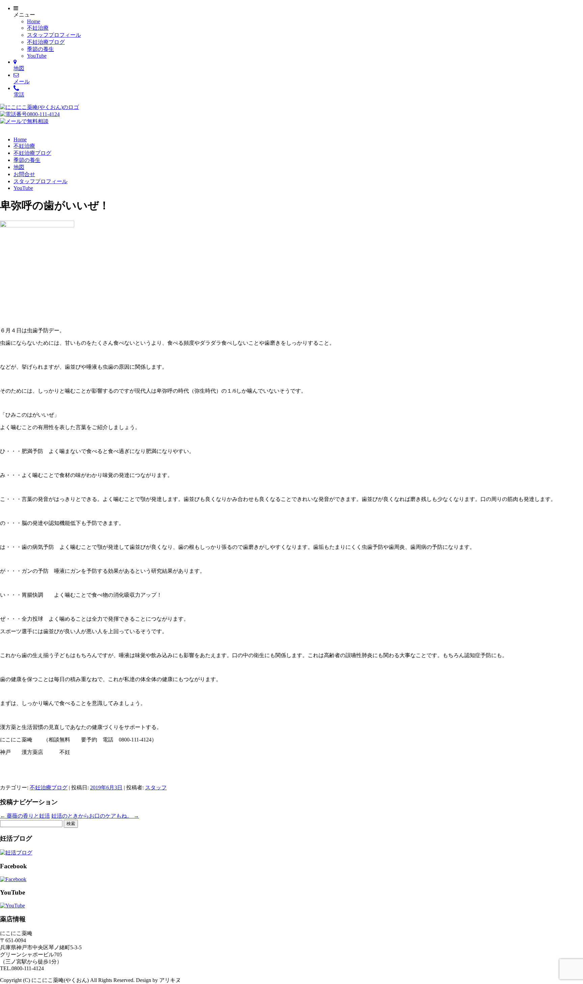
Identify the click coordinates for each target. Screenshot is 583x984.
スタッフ (156, 787)
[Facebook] (13, 879)
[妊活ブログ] (16, 852)
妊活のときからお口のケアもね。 (95, 816)
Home (33, 21)
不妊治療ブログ (46, 42)
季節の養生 (40, 49)
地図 (18, 167)
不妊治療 (38, 28)
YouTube (37, 56)
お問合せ (24, 174)
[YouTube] (12, 905)
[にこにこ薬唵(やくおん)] (39, 107)
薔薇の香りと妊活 (25, 816)
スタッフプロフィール (54, 35)
